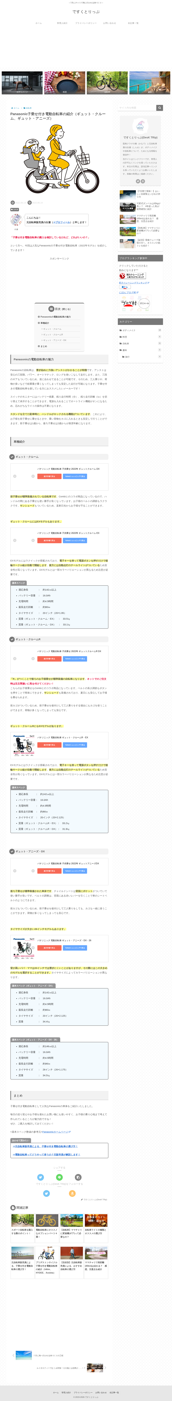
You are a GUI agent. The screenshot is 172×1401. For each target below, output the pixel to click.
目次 (58, 308)
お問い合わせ (101, 1392)
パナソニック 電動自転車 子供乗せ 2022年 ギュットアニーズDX (68, 863)
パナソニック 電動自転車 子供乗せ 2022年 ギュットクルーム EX (68, 533)
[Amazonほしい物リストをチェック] (72, 1193)
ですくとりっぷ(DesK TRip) (140, 137)
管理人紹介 (66, 1392)
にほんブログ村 (127, 292)
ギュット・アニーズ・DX (54, 340)
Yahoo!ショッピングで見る (75, 476)
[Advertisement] (86, 48)
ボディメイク (142, 330)
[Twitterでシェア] (40, 1177)
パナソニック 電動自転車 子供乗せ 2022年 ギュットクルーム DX (68, 469)
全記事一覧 (114, 1392)
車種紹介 (45, 323)
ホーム (56, 1392)
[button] (78, 1177)
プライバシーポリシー (83, 1392)
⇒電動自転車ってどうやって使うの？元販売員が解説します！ (46, 1154)
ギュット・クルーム (52, 329)
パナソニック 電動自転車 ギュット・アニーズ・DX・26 (64, 940)
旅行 (142, 357)
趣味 (141, 350)
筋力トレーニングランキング (133, 282)
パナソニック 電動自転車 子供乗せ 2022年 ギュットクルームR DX (69, 651)
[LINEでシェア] (59, 1177)
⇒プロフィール (61, 222)
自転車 (15, 209)
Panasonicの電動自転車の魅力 (56, 317)
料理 (141, 337)
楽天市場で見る (49, 476)
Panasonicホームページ (55, 1132)
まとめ (44, 346)
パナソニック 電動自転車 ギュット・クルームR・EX (62, 737)
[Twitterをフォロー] (46, 1193)
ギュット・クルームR (53, 335)
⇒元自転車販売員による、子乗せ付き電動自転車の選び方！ (45, 1146)
